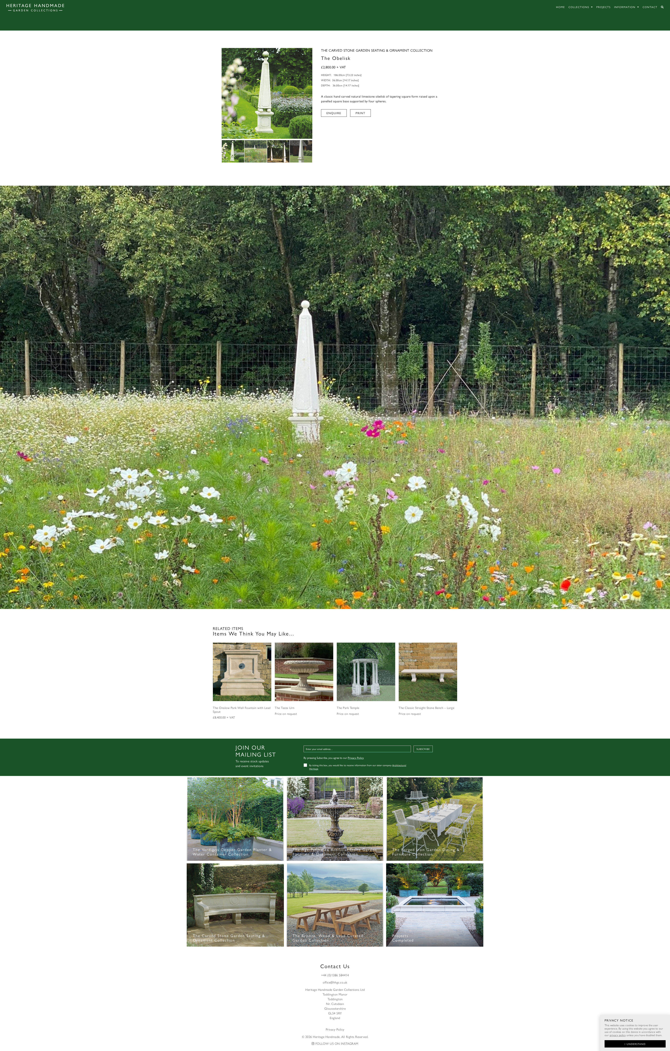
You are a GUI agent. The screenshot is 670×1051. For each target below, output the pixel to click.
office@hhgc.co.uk (335, 982)
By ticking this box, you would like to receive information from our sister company (357, 766)
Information (624, 7)
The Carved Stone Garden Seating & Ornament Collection (377, 50)
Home (560, 7)
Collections (578, 7)
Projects (603, 7)
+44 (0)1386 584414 (335, 975)
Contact (650, 7)
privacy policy (618, 1035)
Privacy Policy (356, 758)
